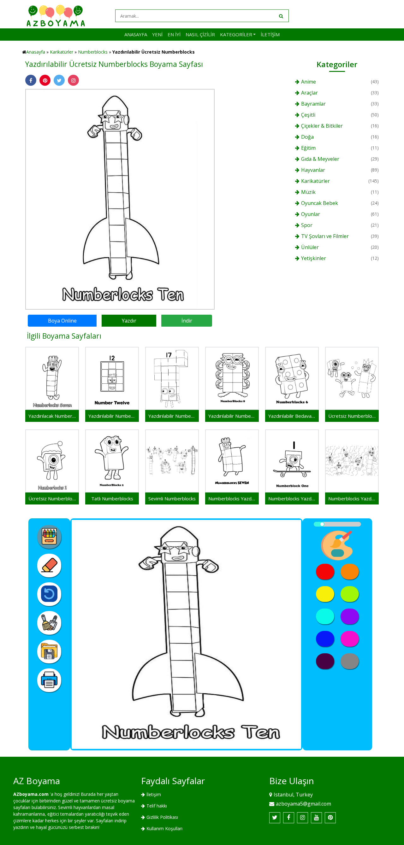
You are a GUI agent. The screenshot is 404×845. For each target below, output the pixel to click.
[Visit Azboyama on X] (274, 817)
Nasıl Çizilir (200, 34)
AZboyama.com (31, 794)
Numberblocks (93, 52)
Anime (308, 81)
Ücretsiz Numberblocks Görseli (52, 498)
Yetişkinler (313, 258)
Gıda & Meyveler (320, 158)
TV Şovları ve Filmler (325, 236)
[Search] (280, 16)
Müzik (308, 192)
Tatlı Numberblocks (112, 498)
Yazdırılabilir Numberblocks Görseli (172, 416)
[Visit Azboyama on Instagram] (302, 817)
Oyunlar (310, 214)
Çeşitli (308, 114)
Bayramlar (313, 103)
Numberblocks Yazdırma (232, 498)
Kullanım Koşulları (164, 828)
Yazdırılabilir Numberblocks (232, 416)
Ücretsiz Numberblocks (352, 416)
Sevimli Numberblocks (172, 498)
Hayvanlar (313, 169)
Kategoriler (236, 34)
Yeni (157, 34)
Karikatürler (61, 52)
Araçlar (309, 92)
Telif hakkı (156, 806)
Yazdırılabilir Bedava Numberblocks (292, 416)
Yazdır (129, 320)
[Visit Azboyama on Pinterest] (330, 817)
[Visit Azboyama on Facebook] (288, 817)
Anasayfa (135, 34)
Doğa (307, 136)
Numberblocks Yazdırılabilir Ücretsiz (352, 498)
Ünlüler (310, 247)
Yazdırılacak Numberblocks (52, 416)
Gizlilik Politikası (162, 817)
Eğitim (308, 147)
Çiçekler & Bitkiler (322, 125)
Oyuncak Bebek (319, 203)
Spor (306, 225)
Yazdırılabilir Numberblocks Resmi (112, 416)
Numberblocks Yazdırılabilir (292, 498)
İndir (186, 320)
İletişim (270, 34)
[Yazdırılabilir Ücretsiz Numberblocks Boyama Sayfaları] (120, 199)
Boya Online (62, 320)
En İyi (174, 34)
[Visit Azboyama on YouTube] (316, 817)
